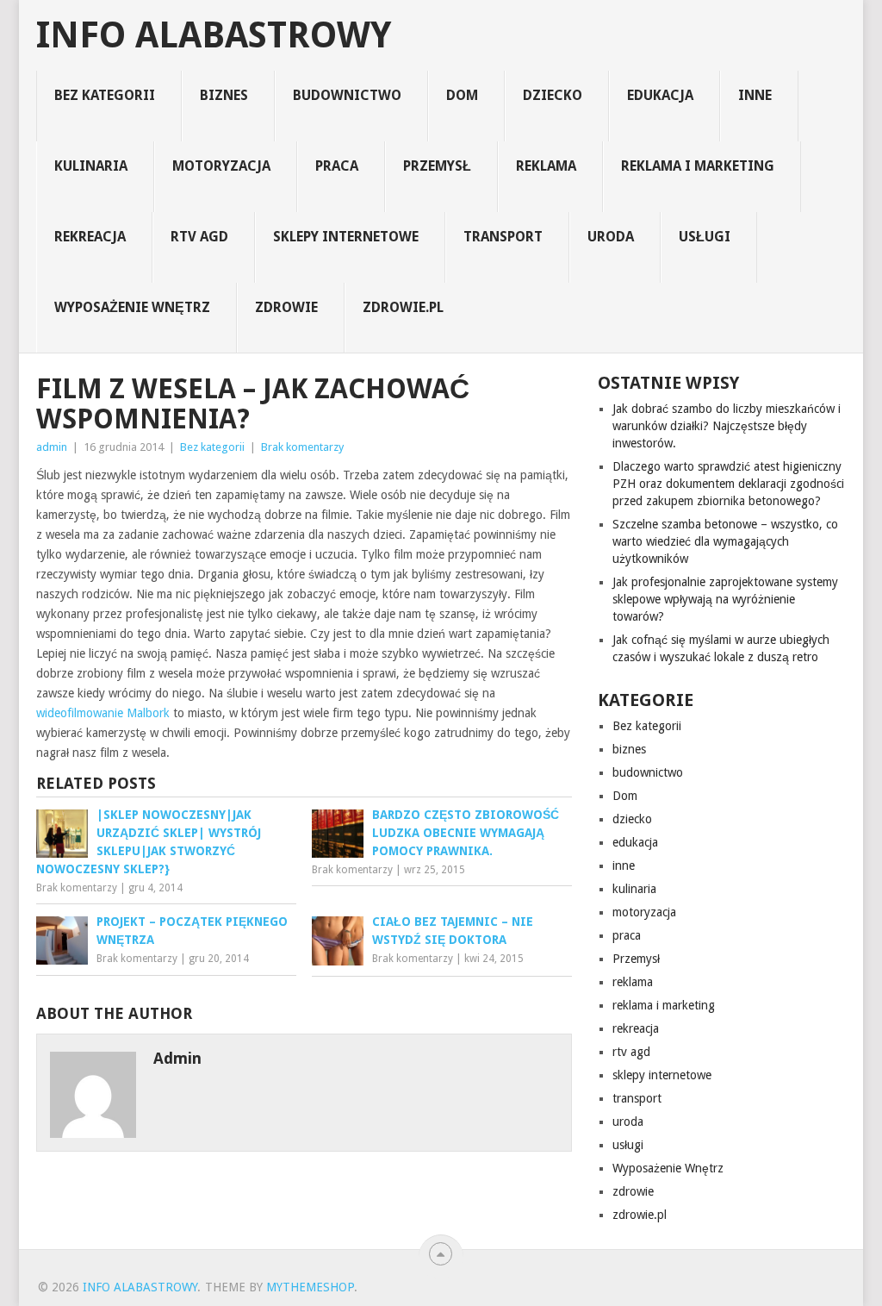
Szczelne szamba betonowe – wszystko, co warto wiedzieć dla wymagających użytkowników (725, 541)
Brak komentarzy (302, 447)
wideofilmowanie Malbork (103, 713)
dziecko (552, 95)
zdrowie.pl (403, 307)
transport (503, 236)
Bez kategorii (104, 95)
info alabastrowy (213, 35)
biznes (224, 95)
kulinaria (90, 166)
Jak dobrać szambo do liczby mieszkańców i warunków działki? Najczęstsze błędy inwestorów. (726, 426)
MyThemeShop (310, 1287)
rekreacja (90, 236)
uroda (610, 236)
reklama (546, 166)
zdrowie (286, 307)
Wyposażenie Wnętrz (132, 307)
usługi (704, 236)
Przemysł (437, 166)
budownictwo (347, 95)
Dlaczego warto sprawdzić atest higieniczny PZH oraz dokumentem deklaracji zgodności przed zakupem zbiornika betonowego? (728, 483)
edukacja (660, 95)
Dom (462, 95)
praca (336, 166)
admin (51, 447)
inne (755, 95)
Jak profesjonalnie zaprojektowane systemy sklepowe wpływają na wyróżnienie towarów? (725, 599)
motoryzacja (221, 166)
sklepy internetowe (346, 236)
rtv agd (199, 236)
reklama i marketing (697, 166)
